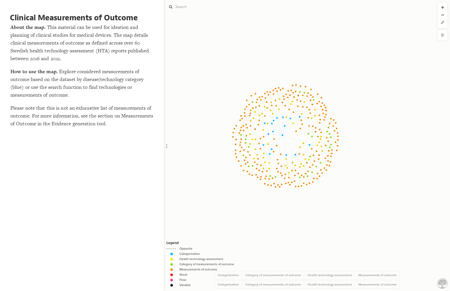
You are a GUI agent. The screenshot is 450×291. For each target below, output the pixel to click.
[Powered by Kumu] (442, 283)
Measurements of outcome (377, 275)
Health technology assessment (330, 275)
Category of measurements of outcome (273, 275)
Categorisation (228, 275)
